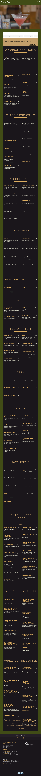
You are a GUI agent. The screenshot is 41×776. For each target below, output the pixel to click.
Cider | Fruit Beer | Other (17, 36)
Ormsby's (30, 744)
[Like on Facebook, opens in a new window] (17, 738)
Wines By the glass (28, 36)
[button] (11, 58)
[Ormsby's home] (5, 2)
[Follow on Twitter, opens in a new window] (24, 738)
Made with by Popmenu (13, 735)
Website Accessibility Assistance (20, 769)
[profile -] (37, 1)
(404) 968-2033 (6, 747)
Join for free (33, 44)
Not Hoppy (7, 36)
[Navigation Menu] (39, 1)
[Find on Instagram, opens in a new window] (20, 738)
